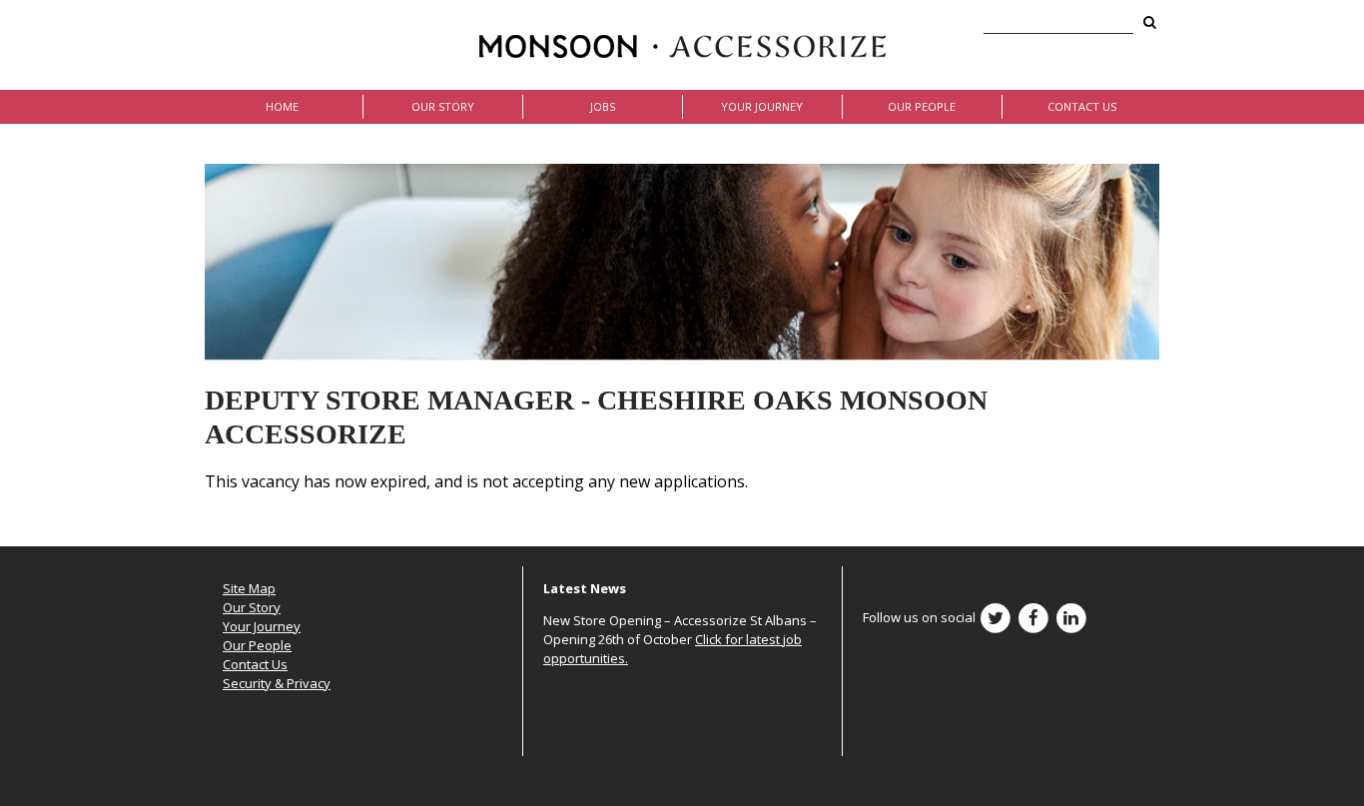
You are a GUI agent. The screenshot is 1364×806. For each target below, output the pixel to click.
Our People (922, 106)
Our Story (442, 106)
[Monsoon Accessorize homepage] (682, 45)
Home (282, 106)
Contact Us (1081, 106)
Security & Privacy (277, 683)
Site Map (249, 588)
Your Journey (762, 106)
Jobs (602, 106)
